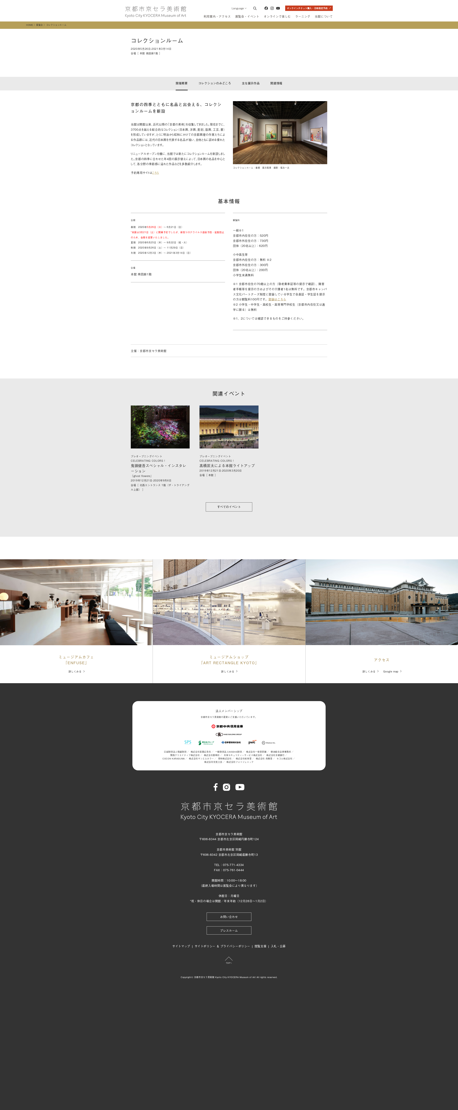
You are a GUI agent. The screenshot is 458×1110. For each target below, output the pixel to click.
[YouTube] (278, 8)
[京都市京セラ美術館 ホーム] (155, 12)
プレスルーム (229, 930)
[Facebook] (266, 8)
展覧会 (39, 24)
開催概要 (182, 83)
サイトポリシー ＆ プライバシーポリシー (222, 946)
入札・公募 (278, 946)
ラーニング (302, 16)
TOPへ (229, 963)
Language (238, 8)
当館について (324, 16)
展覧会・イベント (247, 16)
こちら (155, 172)
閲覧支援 (261, 946)
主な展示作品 (251, 83)
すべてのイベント (229, 507)
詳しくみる (75, 671)
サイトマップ (181, 946)
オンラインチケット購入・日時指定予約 (307, 8)
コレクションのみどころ (214, 83)
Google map (390, 671)
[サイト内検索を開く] (255, 8)
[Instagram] (272, 8)
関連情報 (276, 83)
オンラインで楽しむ (277, 16)
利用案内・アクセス (217, 16)
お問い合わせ (229, 916)
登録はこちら (277, 299)
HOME (29, 24)
